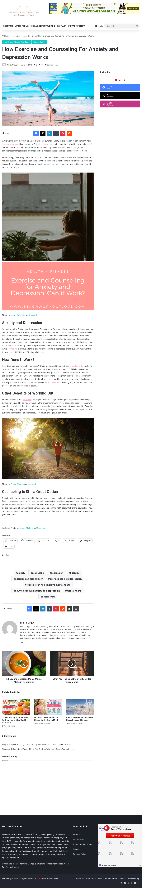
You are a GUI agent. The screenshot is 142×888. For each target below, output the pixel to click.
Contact (61, 26)
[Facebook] (36, 133)
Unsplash (33, 315)
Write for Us (22, 26)
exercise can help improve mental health (48, 584)
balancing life (11, 844)
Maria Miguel (12, 65)
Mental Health (39, 42)
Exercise (75, 572)
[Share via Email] (69, 608)
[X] (42, 133)
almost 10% (63, 332)
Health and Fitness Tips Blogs (24, 36)
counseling (12, 349)
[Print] (76, 608)
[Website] (22, 642)
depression (43, 144)
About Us (8, 26)
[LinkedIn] (49, 133)
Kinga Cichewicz (18, 315)
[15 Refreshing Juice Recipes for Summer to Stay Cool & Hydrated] (16, 707)
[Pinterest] (62, 133)
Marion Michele (26, 528)
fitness (14, 854)
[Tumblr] (56, 133)
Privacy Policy (76, 26)
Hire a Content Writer (43, 26)
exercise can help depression (66, 578)
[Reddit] (69, 133)
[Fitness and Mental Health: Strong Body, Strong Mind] (48, 707)
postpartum (48, 596)
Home (6, 36)
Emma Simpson (18, 484)
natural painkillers (52, 382)
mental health (74, 590)
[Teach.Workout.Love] (23, 11)
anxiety (21, 572)
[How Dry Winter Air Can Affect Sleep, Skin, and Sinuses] (80, 707)
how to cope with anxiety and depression (37, 590)
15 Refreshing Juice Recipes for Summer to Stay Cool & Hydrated (15, 720)
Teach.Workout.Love (49, 878)
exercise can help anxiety (29, 578)
